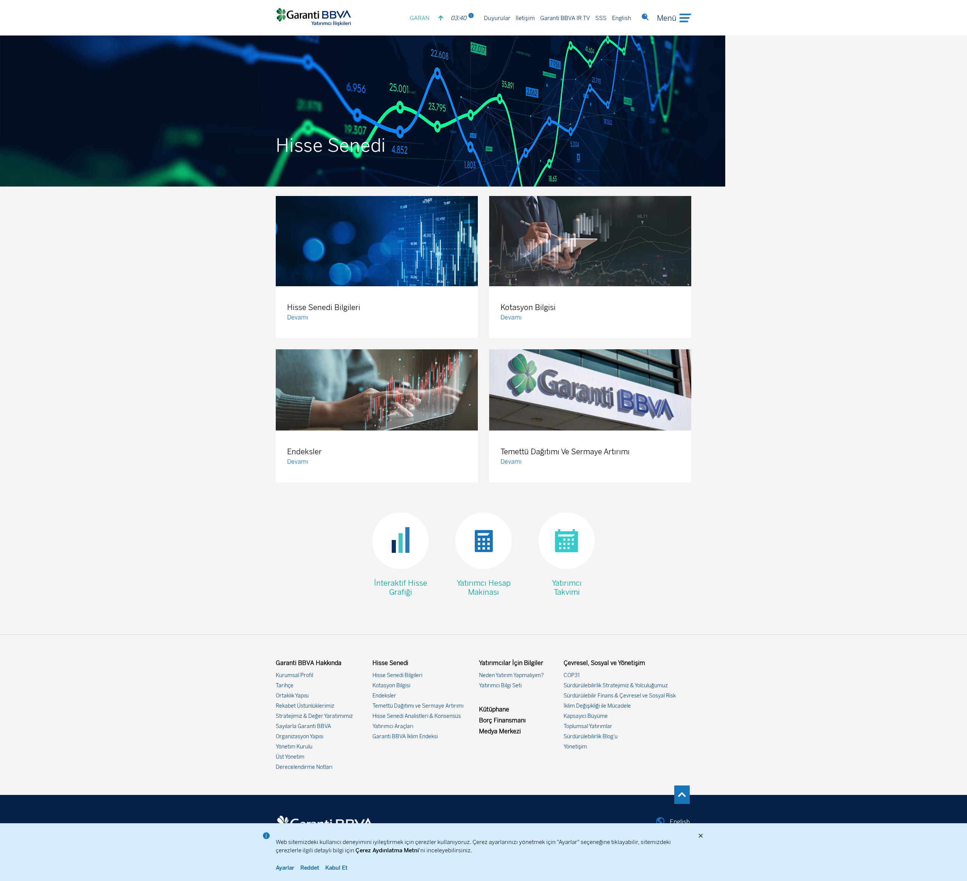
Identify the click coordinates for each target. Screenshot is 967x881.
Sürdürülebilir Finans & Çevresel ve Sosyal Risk (620, 696)
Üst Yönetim (290, 757)
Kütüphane (494, 709)
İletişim (525, 18)
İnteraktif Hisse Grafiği (400, 588)
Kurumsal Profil (294, 675)
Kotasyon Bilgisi (391, 685)
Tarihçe (284, 685)
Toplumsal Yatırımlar (588, 726)
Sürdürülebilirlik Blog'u (591, 736)
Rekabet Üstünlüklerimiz (305, 706)
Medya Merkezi (500, 731)
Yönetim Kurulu (294, 747)
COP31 (572, 675)
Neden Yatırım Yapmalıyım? (511, 675)
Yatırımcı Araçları (392, 726)
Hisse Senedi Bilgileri (397, 675)
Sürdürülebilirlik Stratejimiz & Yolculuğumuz (616, 685)
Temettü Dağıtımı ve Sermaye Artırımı (417, 706)
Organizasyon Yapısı (299, 736)
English (621, 18)
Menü (667, 18)
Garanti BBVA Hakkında (308, 663)
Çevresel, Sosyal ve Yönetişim (604, 663)
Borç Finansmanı (502, 720)
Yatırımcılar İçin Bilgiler (511, 663)
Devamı (297, 317)
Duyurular (497, 18)
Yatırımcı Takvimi (567, 588)
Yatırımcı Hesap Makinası (484, 588)
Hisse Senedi (390, 663)
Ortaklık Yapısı (292, 696)
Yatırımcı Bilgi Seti (500, 685)
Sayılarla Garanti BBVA (303, 726)
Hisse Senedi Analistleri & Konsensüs (416, 716)
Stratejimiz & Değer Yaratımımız (314, 716)
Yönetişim (575, 747)
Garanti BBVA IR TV (565, 18)
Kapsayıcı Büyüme (586, 716)
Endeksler (384, 696)
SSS (601, 18)
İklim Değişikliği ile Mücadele (597, 706)
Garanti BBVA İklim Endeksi (405, 736)
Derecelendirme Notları (304, 767)
